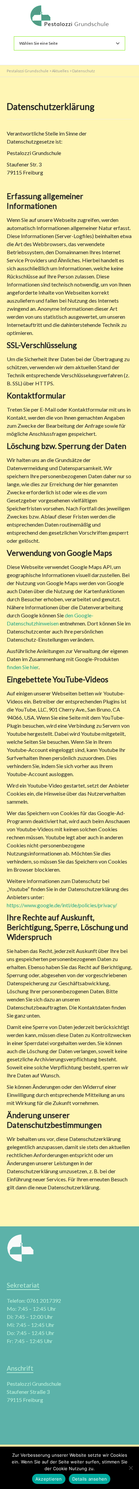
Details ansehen (89, 1479)
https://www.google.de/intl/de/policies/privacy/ (62, 905)
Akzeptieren (48, 1479)
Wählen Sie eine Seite (38, 43)
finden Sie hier (22, 667)
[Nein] (130, 1467)
